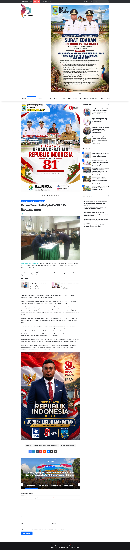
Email (22, 523)
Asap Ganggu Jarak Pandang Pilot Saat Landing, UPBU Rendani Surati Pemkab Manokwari (39, 284)
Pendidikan (49, 98)
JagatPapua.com (75, 544)
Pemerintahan (40, 98)
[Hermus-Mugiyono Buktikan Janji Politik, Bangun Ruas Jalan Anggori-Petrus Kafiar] (87, 188)
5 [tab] (49, 195)
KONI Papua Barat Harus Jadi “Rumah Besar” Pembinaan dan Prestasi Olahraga (70, 284)
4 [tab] (47, 195)
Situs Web (54, 523)
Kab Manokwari (25, 201)
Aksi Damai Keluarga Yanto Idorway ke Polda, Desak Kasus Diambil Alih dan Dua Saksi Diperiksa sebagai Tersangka (67, 1)
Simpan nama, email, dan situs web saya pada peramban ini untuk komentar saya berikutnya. (43, 529)
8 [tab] (54, 195)
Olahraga (103, 98)
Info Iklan (57, 547)
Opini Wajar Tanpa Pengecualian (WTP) (46, 445)
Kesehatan (57, 98)
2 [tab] (80, 93)
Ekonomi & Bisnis (84, 98)
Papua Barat (31, 99)
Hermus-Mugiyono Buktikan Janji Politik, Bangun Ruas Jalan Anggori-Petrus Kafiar (100, 187)
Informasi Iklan (64, 547)
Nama (22, 516)
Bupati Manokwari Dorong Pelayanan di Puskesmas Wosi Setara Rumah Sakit (75, 473)
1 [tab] (79, 93)
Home (23, 197)
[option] (75, 473)
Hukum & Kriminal (72, 98)
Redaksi (52, 547)
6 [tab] (51, 195)
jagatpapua (26, 213)
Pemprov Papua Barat (68, 445)
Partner (109, 98)
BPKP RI (29, 445)
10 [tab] (58, 195)
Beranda (24, 98)
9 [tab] (56, 195)
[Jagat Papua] (27, 11)
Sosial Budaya (94, 98)
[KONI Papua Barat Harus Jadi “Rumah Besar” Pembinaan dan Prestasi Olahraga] (56, 285)
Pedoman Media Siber (74, 547)
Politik (63, 98)
